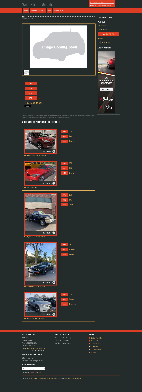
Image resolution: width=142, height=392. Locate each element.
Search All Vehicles (37, 10)
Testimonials (95, 347)
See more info (47, 151)
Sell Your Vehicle (96, 350)
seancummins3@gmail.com (103, 5)
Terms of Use (95, 344)
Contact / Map (58, 10)
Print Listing (106, 42)
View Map (100, 38)
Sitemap (93, 353)
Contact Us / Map (96, 338)
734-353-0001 (99, 2)
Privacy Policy (95, 341)
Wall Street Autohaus (39, 4)
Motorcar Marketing (74, 379)
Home (26, 10)
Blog (49, 10)
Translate (37, 373)
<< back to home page (27, 18)
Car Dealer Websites (53, 379)
